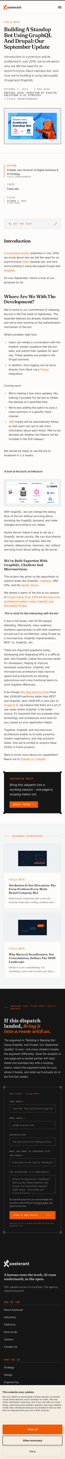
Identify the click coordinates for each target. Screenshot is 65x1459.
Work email (17, 1118)
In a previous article (16, 253)
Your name (17, 1101)
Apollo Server (29, 585)
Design (8, 1374)
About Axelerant (13, 1309)
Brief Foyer (22, 804)
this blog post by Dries (34, 692)
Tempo (44, 369)
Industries (10, 1317)
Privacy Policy (41, 1203)
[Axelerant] (12, 7)
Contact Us (10, 1346)
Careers (9, 1339)
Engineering (11, 1382)
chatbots (45, 580)
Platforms (10, 1324)
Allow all (33, 1429)
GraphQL (9, 270)
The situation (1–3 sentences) (29, 1172)
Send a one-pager (26, 1215)
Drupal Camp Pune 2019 (22, 597)
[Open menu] (59, 7)
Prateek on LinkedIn (33, 759)
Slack (25, 261)
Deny (33, 1451)
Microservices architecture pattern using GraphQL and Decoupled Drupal (32, 601)
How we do (10, 1332)
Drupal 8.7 (10, 705)
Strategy (9, 1367)
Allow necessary (32, 1440)
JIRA (11, 421)
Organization (18, 1135)
